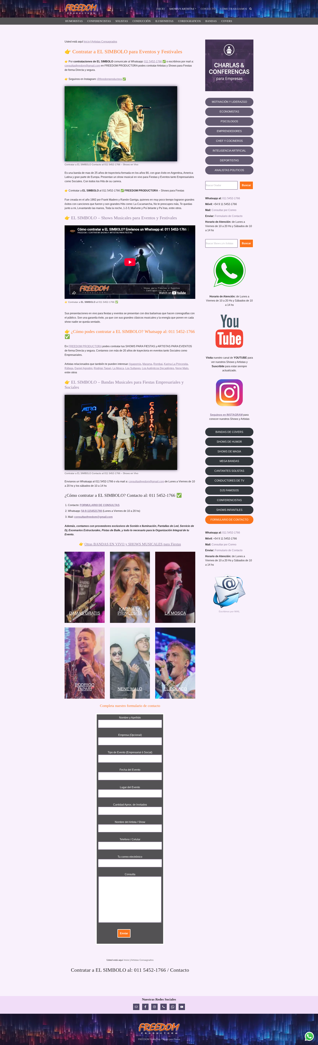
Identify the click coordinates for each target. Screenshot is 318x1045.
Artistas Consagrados (104, 41)
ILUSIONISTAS (164, 21)
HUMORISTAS (74, 21)
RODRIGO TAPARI (84, 686)
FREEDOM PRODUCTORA (85, 346)
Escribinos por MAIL (229, 611)
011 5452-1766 (153, 61)
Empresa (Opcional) (130, 735)
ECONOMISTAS (229, 111)
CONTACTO (208, 8)
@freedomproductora (109, 79)
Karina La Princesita (176, 364)
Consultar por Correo (224, 210)
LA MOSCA (175, 613)
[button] (195, 8)
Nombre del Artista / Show (130, 822)
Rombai (158, 364)
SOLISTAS (121, 21)
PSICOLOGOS (229, 121)
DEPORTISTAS (229, 160)
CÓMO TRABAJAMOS (233, 8)
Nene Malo (181, 368)
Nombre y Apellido (130, 717)
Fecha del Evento (130, 769)
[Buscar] (250, 8)
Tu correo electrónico (130, 856)
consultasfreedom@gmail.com (82, 65)
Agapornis (135, 364)
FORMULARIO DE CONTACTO (229, 519)
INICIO (160, 8)
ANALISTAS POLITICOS (229, 170)
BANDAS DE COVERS (229, 432)
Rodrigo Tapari (102, 368)
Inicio (87, 41)
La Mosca (118, 368)
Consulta (130, 874)
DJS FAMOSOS (229, 490)
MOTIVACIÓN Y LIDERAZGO (229, 101)
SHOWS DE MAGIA (229, 451)
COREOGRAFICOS (189, 21)
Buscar (246, 185)
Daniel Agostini (83, 368)
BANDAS (211, 21)
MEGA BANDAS (229, 461)
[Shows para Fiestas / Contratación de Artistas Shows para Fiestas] (82, 9)
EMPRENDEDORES (229, 131)
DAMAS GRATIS (84, 613)
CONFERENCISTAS (99, 21)
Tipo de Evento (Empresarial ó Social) (130, 752)
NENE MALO (130, 688)
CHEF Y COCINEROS (229, 140)
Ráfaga (69, 368)
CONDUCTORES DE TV (229, 480)
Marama (147, 364)
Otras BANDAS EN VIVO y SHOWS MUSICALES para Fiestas (132, 544)
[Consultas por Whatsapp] (309, 1036)
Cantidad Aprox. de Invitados (130, 804)
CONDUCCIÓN (141, 21)
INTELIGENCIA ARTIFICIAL (229, 150)
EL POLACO (175, 688)
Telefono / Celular (130, 839)
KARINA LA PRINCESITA (130, 610)
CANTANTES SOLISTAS (229, 470)
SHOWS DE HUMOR (229, 441)
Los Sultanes (133, 368)
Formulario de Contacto (228, 216)
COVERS (226, 21)
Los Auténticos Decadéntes (158, 368)
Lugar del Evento (130, 787)
